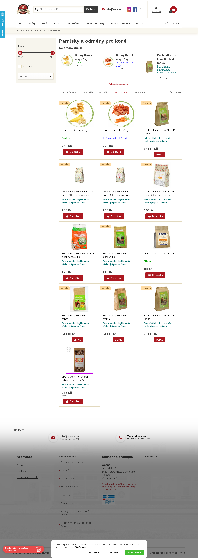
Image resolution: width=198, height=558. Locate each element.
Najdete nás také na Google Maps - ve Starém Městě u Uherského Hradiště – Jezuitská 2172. (119, 487)
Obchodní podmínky (72, 462)
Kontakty (21, 471)
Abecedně (140, 92)
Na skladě (27, 66)
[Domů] (23, 30)
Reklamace (67, 503)
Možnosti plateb (69, 486)
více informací (109, 478)
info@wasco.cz (69, 436)
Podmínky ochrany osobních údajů (76, 524)
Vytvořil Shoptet (150, 552)
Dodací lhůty (67, 478)
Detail (159, 154)
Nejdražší (103, 92)
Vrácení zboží (68, 470)
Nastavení (94, 552)
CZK (142, 9)
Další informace (79, 547)
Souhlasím (136, 552)
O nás (20, 465)
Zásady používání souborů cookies (75, 513)
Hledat (91, 9)
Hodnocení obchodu (27, 477)
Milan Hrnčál (178, 552)
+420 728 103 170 (138, 438)
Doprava (65, 494)
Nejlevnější (88, 92)
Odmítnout (113, 552)
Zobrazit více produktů (119, 84)
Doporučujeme (69, 92)
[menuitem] (20, 23)
